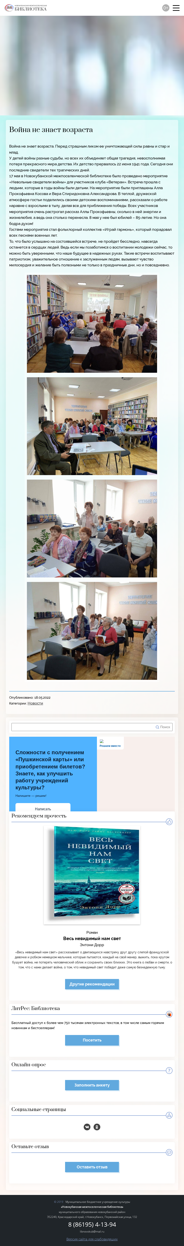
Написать (43, 809)
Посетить (92, 1040)
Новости (35, 703)
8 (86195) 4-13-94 (92, 1224)
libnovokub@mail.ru (92, 1231)
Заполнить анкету (92, 1085)
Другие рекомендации (92, 984)
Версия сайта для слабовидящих (92, 1239)
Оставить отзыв (92, 1167)
